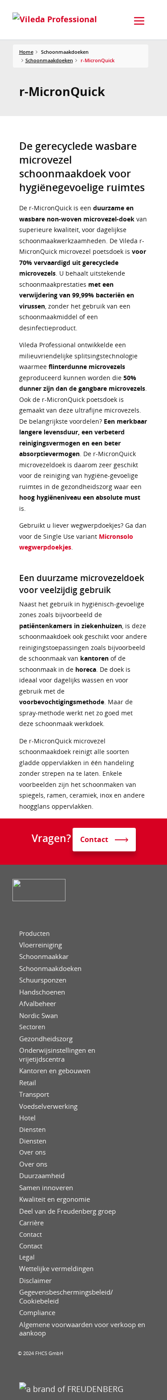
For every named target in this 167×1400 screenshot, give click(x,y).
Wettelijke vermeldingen (56, 1268)
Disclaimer (35, 1280)
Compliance (37, 1312)
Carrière (31, 1223)
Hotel (27, 1118)
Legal (27, 1257)
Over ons (32, 1152)
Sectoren (32, 1027)
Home (26, 51)
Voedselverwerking (48, 1106)
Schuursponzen (42, 980)
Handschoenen (42, 992)
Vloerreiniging (40, 945)
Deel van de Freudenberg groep (67, 1211)
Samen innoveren (46, 1187)
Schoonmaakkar (44, 956)
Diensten (32, 1130)
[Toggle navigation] (139, 21)
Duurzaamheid (42, 1175)
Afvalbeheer (37, 1003)
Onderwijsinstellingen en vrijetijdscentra (57, 1054)
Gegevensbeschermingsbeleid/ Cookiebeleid (66, 1296)
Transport (34, 1094)
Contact (30, 1235)
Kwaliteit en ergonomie (54, 1199)
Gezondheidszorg (46, 1039)
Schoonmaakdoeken (49, 60)
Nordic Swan (38, 1015)
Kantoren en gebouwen (54, 1071)
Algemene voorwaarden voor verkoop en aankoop (82, 1329)
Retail (27, 1083)
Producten (34, 934)
